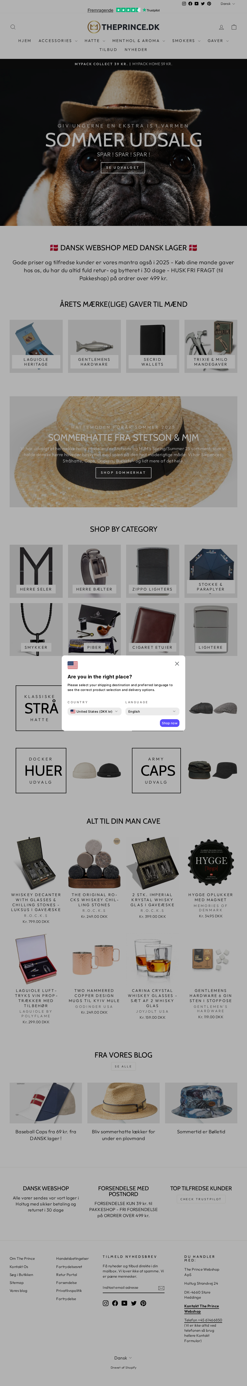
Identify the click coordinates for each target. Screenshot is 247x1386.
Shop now (170, 723)
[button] (177, 664)
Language (136, 702)
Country (78, 702)
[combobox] (91, 711)
